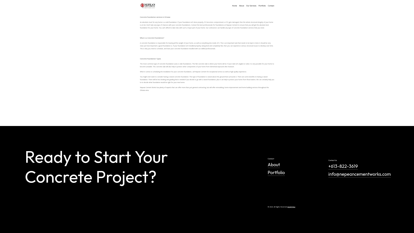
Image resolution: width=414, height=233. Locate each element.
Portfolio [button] (276, 172)
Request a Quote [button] (53, 217)
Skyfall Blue (291, 207)
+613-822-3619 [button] (343, 166)
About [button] (274, 164)
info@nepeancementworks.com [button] (359, 174)
